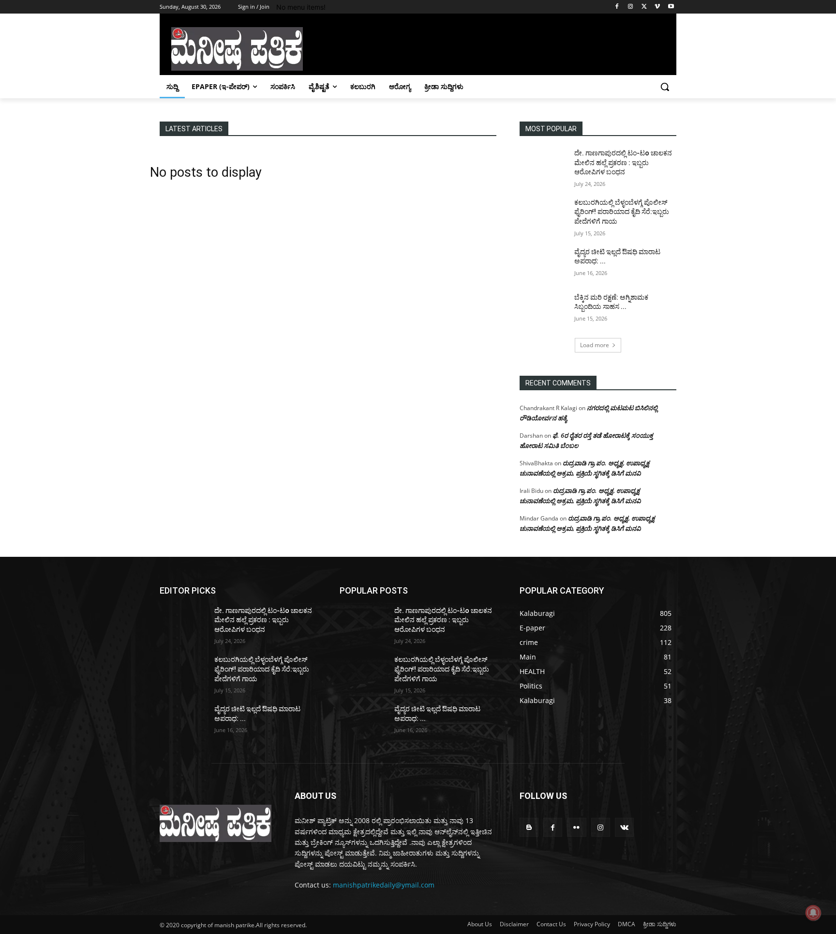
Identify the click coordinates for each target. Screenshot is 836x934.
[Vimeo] (657, 7)
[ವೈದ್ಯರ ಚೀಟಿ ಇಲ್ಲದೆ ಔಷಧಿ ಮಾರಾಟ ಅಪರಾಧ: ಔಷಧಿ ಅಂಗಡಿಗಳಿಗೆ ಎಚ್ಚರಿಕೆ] (543, 263)
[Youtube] (670, 7)
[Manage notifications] (813, 912)
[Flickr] (576, 827)
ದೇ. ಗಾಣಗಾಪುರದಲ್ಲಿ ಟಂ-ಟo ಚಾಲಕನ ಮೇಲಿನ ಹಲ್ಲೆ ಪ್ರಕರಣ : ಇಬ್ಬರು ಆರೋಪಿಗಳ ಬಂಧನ (623, 162)
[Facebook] (617, 7)
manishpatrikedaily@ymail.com (383, 884)
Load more (594, 345)
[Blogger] (529, 827)
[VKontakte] (624, 827)
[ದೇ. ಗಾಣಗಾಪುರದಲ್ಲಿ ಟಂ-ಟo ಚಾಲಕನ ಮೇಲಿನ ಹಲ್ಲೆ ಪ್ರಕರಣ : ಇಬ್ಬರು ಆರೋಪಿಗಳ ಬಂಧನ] (543, 165)
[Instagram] (630, 7)
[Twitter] (644, 7)
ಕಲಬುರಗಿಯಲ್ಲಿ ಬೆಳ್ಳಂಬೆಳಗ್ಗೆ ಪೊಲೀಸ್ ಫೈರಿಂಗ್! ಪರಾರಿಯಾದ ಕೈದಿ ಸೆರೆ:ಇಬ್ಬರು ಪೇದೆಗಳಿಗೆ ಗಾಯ (621, 212)
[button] (664, 86)
